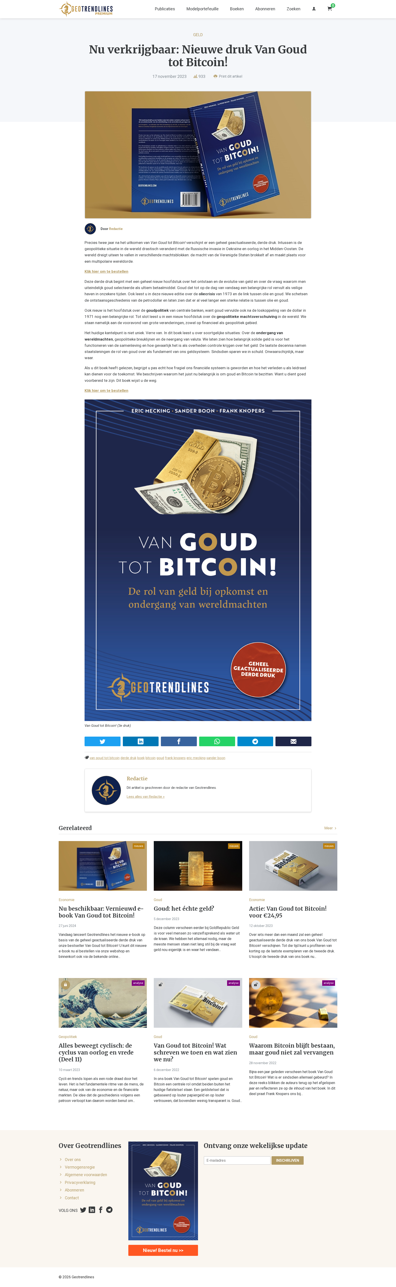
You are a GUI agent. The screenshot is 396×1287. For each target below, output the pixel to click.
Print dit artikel (230, 76)
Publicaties (165, 8)
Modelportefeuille (203, 8)
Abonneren (265, 8)
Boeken (237, 8)
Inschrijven (287, 1160)
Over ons (73, 1159)
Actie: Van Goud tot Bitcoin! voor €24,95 (288, 912)
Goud (158, 900)
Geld (198, 34)
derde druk (128, 758)
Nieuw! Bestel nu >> (163, 1250)
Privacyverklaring (80, 1182)
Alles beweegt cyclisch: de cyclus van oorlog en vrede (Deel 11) (96, 1052)
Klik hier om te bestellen (106, 271)
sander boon (215, 758)
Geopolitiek (68, 1037)
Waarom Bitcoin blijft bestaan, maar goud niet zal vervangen (292, 1049)
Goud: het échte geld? (184, 908)
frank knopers (175, 758)
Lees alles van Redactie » (146, 797)
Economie (66, 900)
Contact (72, 1198)
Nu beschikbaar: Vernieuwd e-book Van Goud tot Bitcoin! (101, 912)
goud (160, 758)
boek (141, 758)
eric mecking (196, 758)
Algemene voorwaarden (86, 1174)
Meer (329, 828)
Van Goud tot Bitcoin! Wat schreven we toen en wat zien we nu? (195, 1052)
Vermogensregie (80, 1167)
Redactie (116, 229)
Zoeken (293, 8)
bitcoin (151, 758)
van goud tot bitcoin (105, 758)
